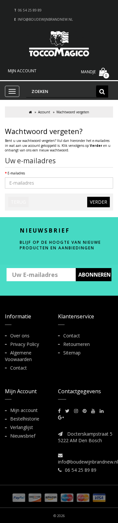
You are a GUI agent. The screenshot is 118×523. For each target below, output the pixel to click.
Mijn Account (22, 71)
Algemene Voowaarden (18, 356)
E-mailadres (16, 173)
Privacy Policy (24, 344)
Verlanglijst (21, 427)
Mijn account (24, 410)
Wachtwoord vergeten (72, 112)
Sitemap (72, 353)
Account (44, 112)
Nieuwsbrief (22, 436)
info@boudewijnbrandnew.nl (45, 19)
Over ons (20, 335)
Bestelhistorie (24, 419)
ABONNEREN (94, 274)
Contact (18, 368)
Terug (18, 202)
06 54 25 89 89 (30, 10)
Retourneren (76, 344)
